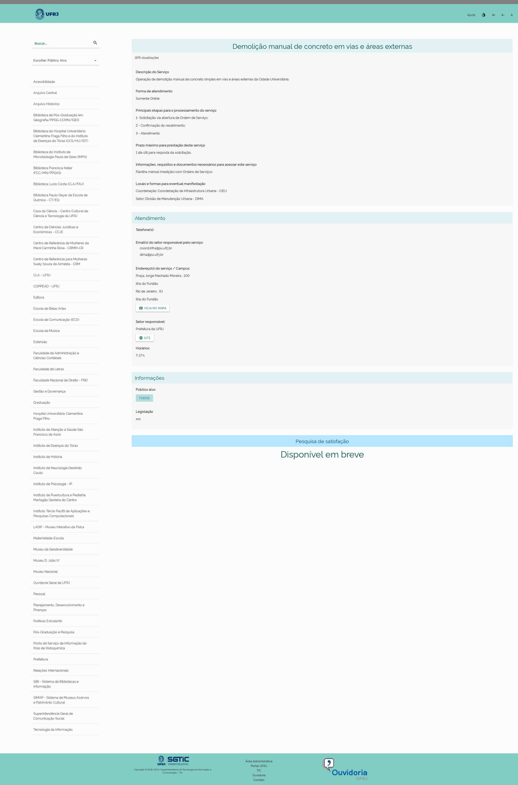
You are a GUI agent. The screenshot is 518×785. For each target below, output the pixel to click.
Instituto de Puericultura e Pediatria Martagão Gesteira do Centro (59, 497)
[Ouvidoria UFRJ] (345, 780)
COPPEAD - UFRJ (46, 286)
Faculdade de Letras (48, 369)
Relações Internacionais (51, 670)
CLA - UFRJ (42, 275)
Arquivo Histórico (46, 103)
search (95, 42)
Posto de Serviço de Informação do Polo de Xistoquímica (60, 645)
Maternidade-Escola (48, 538)
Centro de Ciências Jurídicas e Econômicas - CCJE (55, 229)
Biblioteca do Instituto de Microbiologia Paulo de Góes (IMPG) (60, 154)
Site (145, 338)
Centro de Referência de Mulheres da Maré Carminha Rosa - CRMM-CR (61, 245)
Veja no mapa (152, 308)
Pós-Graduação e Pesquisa (53, 632)
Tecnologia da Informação (53, 729)
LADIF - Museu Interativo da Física (58, 527)
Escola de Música (46, 330)
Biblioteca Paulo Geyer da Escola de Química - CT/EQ (60, 197)
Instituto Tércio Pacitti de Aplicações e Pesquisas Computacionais (61, 513)
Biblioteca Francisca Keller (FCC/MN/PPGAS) (52, 170)
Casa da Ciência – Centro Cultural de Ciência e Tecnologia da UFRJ (60, 213)
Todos (144, 398)
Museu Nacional (45, 571)
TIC (259, 770)
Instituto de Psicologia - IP (52, 483)
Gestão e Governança (49, 391)
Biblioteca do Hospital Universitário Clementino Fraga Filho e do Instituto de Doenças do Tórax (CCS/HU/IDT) (60, 136)
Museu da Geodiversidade (53, 549)
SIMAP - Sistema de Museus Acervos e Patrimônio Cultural (61, 699)
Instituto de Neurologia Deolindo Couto (57, 470)
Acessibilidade (44, 81)
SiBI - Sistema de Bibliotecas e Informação (56, 683)
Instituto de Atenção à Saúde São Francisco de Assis (58, 431)
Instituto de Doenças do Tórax (55, 445)
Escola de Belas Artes (49, 308)
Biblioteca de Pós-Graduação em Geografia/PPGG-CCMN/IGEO (58, 117)
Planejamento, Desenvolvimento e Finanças (58, 607)
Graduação (41, 402)
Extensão (40, 341)
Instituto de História (47, 456)
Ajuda (471, 15)
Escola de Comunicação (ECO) (56, 319)
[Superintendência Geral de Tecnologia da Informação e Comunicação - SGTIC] (172, 766)
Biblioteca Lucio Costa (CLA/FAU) (58, 183)
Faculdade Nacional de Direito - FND (60, 380)
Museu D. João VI (46, 560)
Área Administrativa (258, 761)
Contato (258, 780)
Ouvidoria (258, 775)
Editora (38, 297)
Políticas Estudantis (47, 621)
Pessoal (39, 593)
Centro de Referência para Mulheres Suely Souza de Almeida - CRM (60, 261)
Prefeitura (40, 659)
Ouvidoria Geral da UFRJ (51, 582)
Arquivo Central (45, 92)
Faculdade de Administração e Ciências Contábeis (56, 355)
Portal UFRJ (259, 766)
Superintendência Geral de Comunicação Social (53, 715)
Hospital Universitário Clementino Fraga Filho (58, 415)
